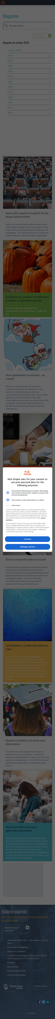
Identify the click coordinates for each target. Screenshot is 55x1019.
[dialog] (27, 509)
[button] (27, 505)
